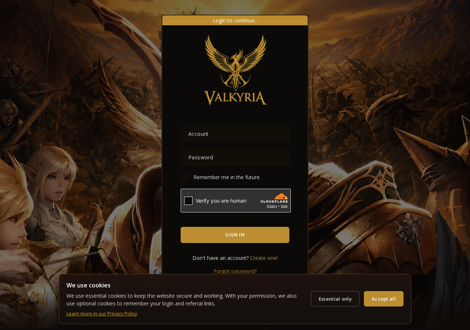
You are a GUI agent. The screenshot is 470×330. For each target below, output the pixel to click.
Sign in (235, 234)
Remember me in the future (227, 177)
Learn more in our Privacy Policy (101, 313)
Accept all (384, 298)
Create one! (264, 257)
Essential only (335, 298)
